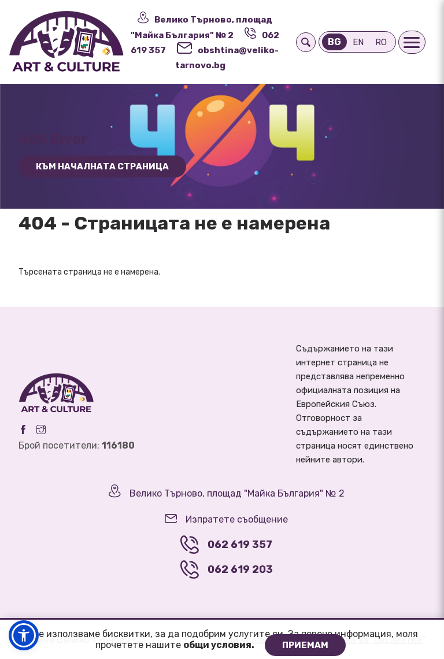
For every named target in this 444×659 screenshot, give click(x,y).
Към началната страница (102, 166)
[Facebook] (23, 429)
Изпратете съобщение (237, 519)
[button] (24, 635)
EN (358, 42)
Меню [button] (412, 42)
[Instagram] (41, 429)
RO (381, 42)
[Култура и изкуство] (65, 42)
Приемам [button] (305, 645)
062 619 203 (240, 569)
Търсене (306, 42)
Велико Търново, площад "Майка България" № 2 (237, 493)
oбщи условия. (219, 644)
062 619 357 (240, 544)
